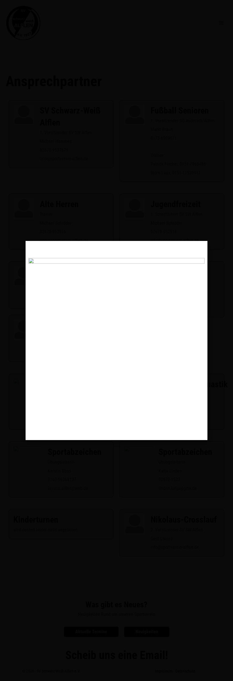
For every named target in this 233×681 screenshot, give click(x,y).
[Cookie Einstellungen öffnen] (12, 673)
